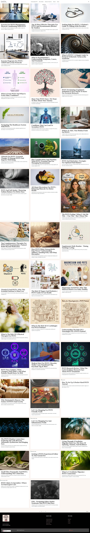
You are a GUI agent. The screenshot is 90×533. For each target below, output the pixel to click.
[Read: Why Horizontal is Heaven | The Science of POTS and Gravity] (14, 388)
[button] (88, 1)
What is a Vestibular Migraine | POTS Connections (73, 472)
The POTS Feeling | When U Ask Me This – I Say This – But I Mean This (75, 215)
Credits (69, 520)
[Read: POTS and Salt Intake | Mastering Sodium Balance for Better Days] (14, 178)
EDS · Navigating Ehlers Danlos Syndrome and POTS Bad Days (43, 502)
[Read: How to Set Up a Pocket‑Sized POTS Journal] (63, 379)
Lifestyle (54, 1)
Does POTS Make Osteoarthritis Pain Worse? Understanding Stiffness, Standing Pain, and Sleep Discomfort (44, 251)
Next (87, 511)
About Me (69, 519)
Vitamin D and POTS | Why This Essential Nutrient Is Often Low (13, 290)
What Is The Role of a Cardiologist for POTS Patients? (44, 326)
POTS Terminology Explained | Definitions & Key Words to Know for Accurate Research (74, 91)
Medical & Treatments (48, 1)
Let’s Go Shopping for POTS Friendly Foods (42, 411)
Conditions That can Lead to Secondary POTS (42, 126)
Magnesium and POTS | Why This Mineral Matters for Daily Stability (75, 288)
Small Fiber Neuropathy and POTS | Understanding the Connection (14, 472)
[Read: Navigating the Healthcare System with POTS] (14, 114)
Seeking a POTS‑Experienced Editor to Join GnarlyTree (45, 455)
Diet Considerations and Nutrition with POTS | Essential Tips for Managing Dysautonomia (44, 161)
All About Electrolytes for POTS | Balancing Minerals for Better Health (44, 188)
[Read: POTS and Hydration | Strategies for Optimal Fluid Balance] (75, 148)
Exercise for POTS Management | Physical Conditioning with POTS (13, 25)
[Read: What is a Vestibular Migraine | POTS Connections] (75, 460)
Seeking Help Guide (49, 519)
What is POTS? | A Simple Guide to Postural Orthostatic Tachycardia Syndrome (75, 56)
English (5, 530)
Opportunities (48, 523)
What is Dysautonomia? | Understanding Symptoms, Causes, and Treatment (44, 59)
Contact (69, 523)
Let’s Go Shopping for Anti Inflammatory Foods (41, 422)
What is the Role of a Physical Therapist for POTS (12, 335)
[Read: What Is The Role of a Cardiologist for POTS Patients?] (45, 311)
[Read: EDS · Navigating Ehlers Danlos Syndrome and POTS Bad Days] (45, 489)
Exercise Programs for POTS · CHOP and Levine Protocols (12, 62)
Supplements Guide (49, 520)
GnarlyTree (3, 1)
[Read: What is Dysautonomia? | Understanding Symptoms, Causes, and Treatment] (45, 44)
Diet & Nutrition (41, 1)
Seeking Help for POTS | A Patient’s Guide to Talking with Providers (75, 25)
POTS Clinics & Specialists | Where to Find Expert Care (14, 483)
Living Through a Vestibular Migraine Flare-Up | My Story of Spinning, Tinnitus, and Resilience (74, 443)
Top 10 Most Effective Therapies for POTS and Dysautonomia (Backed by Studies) (45, 26)
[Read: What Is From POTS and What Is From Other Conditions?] (14, 80)
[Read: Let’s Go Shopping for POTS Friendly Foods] (45, 393)
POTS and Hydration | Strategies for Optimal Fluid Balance (74, 162)
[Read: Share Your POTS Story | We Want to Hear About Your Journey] (45, 82)
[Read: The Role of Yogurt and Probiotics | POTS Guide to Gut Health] (45, 274)
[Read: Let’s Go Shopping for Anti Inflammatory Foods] (33, 418)
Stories (58, 1)
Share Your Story (48, 524)
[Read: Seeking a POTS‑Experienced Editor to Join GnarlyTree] (33, 451)
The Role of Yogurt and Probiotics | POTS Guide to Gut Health (45, 292)
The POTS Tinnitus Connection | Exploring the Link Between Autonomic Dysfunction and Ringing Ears (14, 441)
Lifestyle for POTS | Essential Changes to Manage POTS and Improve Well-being (12, 158)
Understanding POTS (34, 1)
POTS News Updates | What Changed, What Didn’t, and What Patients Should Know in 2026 (13, 371)
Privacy (69, 521)
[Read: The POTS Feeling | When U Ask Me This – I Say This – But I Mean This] (75, 190)
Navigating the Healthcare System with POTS (13, 125)
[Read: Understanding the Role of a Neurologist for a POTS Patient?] (75, 313)
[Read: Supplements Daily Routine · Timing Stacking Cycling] (75, 233)
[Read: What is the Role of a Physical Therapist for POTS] (14, 315)
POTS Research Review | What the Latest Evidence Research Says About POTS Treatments (74, 369)
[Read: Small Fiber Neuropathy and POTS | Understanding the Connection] (14, 460)
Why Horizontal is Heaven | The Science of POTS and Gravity (12, 401)
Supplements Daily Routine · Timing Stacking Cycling (75, 247)
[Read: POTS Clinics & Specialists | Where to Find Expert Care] (3, 480)
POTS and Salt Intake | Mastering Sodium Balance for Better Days (13, 191)
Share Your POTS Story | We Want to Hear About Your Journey (44, 100)
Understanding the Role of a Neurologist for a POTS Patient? (74, 330)
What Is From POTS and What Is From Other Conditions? (13, 94)
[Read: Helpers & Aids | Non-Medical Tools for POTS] (75, 117)
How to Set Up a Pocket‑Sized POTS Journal (75, 383)
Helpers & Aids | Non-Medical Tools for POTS (75, 131)
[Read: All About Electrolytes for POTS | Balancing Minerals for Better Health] (45, 177)
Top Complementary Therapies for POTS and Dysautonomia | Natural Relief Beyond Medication (14, 244)
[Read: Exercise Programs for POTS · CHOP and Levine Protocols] (14, 46)
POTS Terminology (49, 521)
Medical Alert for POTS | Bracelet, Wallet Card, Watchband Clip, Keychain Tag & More (44, 364)
